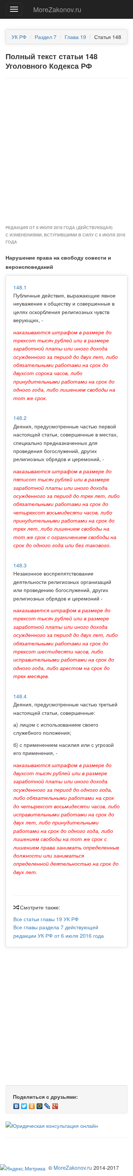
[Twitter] (24, 1104)
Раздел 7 (46, 36)
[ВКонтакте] (16, 1104)
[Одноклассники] (32, 1104)
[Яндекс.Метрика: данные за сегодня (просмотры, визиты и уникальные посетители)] (22, 1168)
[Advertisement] (66, 152)
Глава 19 (75, 36)
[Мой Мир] (40, 1104)
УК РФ (19, 36)
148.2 (20, 417)
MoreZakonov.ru (57, 9)
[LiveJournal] (47, 1104)
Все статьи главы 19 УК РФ (46, 919)
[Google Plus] (55, 1104)
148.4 (20, 696)
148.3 (20, 565)
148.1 (20, 287)
